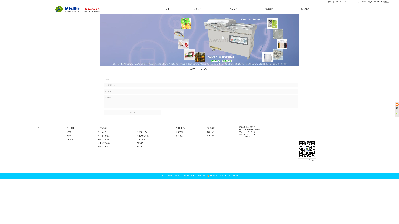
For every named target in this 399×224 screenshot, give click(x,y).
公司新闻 (179, 132)
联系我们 (211, 128)
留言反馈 (210, 136)
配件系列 (140, 146)
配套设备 (140, 143)
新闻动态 (180, 128)
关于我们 (71, 128)
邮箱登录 (235, 175)
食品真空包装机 (143, 132)
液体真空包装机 (104, 143)
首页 (37, 128)
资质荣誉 (70, 136)
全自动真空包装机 (104, 136)
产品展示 (102, 128)
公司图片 (70, 139)
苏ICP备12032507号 (198, 175)
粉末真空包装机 (104, 146)
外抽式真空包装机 (104, 139)
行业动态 (179, 136)
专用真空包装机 (143, 136)
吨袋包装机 (141, 139)
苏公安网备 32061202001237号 (220, 175)
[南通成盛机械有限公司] (78, 9)
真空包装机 (102, 132)
